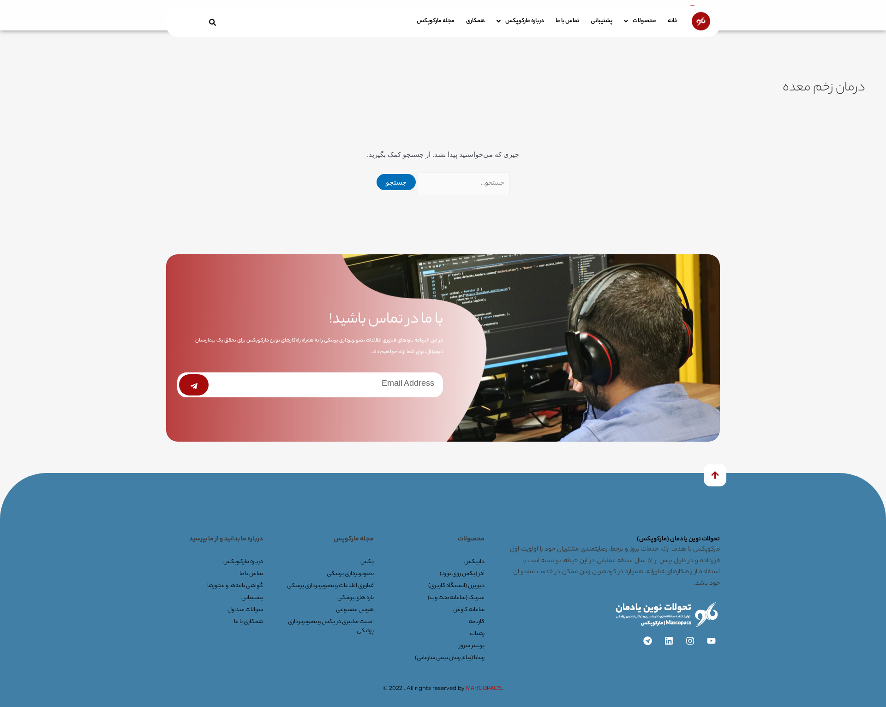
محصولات (644, 21)
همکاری (475, 21)
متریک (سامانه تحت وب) (456, 598)
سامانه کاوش (469, 610)
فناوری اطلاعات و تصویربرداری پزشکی (330, 586)
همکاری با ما (248, 622)
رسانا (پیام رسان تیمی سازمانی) (450, 658)
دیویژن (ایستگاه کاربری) (456, 586)
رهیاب (477, 634)
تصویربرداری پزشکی (350, 574)
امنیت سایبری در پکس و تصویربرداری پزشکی (331, 626)
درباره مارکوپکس (524, 21)
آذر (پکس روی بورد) (462, 574)
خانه (673, 21)
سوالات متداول (245, 610)
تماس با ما (567, 21)
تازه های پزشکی (355, 598)
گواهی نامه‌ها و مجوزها (235, 586)
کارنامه (477, 622)
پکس (367, 562)
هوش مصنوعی (355, 610)
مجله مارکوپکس (436, 21)
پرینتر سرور (472, 646)
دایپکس (474, 562)
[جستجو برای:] (462, 182)
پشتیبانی (601, 21)
